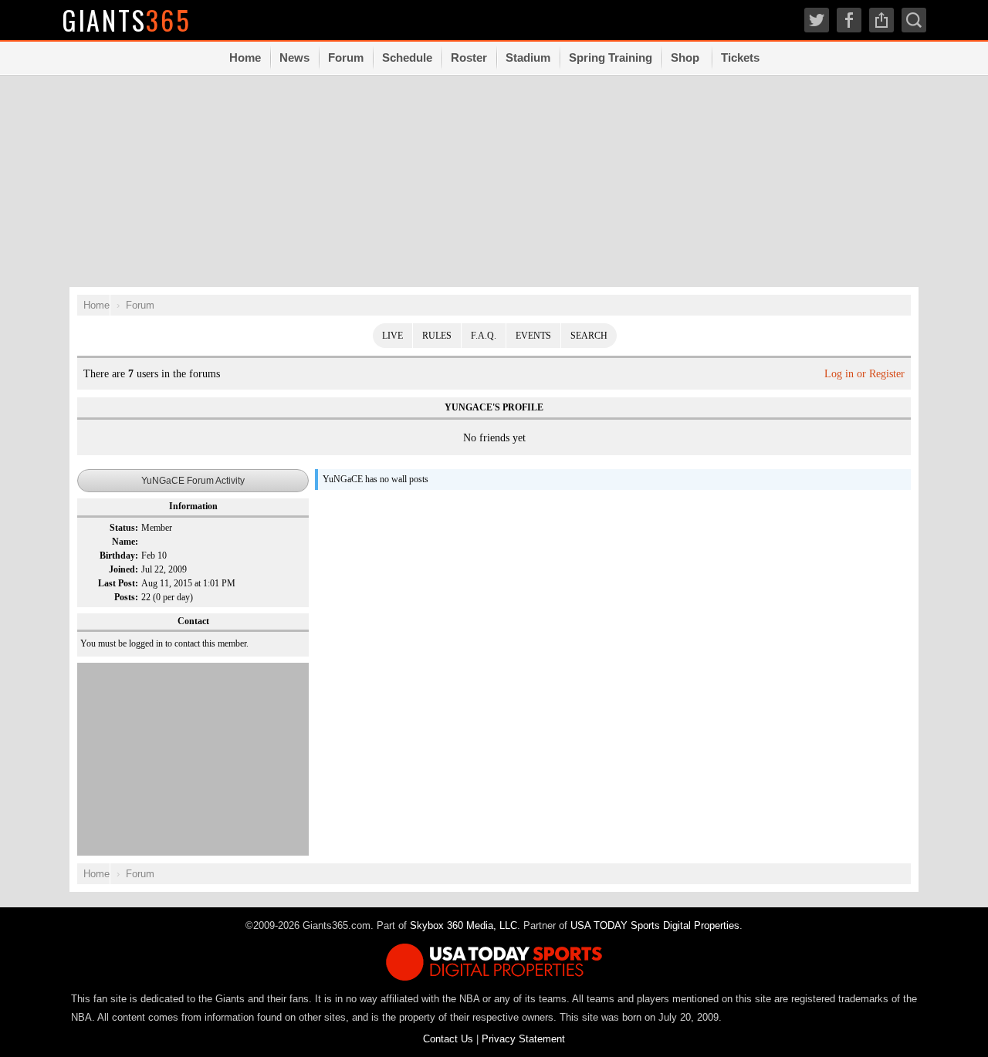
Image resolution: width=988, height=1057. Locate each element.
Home (245, 57)
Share (881, 20)
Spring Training (610, 57)
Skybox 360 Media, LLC (463, 925)
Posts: (126, 597)
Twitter (816, 20)
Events (533, 335)
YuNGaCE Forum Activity (193, 480)
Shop (685, 57)
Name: (125, 541)
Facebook (849, 20)
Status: (124, 527)
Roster (469, 57)
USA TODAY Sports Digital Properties (654, 925)
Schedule (407, 57)
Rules (437, 335)
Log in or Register (864, 374)
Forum (346, 57)
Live (392, 335)
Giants (126, 19)
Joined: (123, 569)
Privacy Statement (523, 1039)
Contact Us (448, 1039)
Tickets (740, 57)
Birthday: (119, 555)
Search (588, 335)
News (294, 57)
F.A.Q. (483, 335)
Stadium (528, 57)
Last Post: (118, 583)
